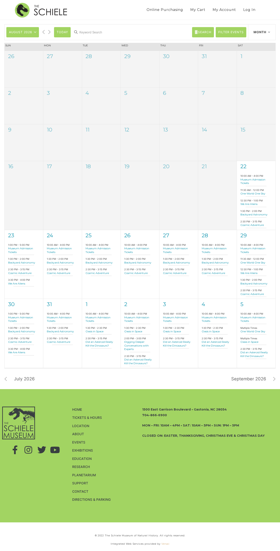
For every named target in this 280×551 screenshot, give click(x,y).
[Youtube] (55, 450)
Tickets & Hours (87, 418)
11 (87, 129)
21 (204, 166)
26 (11, 56)
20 (166, 166)
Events (78, 442)
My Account (224, 10)
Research (81, 467)
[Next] (49, 31)
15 (242, 129)
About (78, 434)
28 (89, 56)
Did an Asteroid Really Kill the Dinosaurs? (99, 343)
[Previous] (43, 31)
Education (82, 459)
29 (127, 56)
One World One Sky (252, 193)
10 (49, 129)
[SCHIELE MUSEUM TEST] (41, 10)
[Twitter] (42, 450)
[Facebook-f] (15, 450)
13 (165, 129)
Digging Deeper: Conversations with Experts (136, 345)
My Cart (197, 10)
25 (89, 235)
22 (243, 166)
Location (80, 426)
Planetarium (84, 475)
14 (204, 129)
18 (88, 166)
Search (204, 32)
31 (204, 56)
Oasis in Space (94, 331)
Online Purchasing (165, 10)
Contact (80, 491)
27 (50, 56)
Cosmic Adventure (252, 225)
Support (80, 483)
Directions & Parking (91, 499)
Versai (165, 543)
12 (126, 129)
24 (50, 235)
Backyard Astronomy (254, 214)
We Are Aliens (248, 204)
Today (62, 32)
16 (10, 166)
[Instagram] (28, 450)
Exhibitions (82, 450)
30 (166, 56)
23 (11, 235)
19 (127, 166)
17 (49, 166)
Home (77, 409)
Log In (249, 10)
